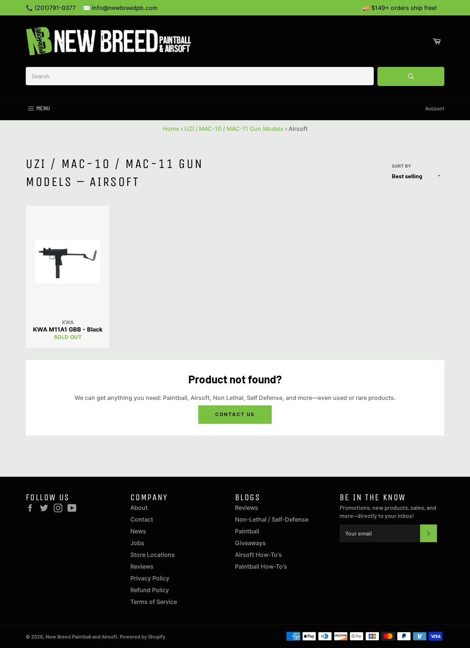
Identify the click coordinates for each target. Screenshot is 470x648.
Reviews (141, 566)
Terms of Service (153, 601)
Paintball (247, 531)
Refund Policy (149, 590)
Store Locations (152, 554)
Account (434, 108)
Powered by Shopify (142, 637)
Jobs (137, 543)
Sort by (401, 166)
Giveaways (250, 543)
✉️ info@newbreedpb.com (120, 7)
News (138, 531)
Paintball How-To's (261, 566)
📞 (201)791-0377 (51, 7)
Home (171, 128)
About (139, 507)
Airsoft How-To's (258, 554)
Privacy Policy (149, 578)
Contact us (235, 414)
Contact (141, 519)
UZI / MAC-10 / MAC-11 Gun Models (233, 128)
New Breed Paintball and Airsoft (81, 637)
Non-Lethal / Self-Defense (271, 519)
